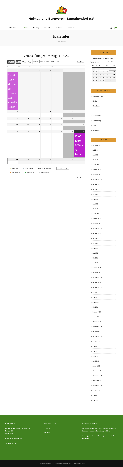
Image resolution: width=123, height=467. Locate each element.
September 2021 (97, 385)
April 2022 (96, 361)
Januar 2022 (96, 366)
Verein (94, 125)
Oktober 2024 (97, 233)
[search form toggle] (111, 28)
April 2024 (96, 263)
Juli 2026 (95, 150)
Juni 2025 (95, 204)
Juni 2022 (95, 351)
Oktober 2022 (97, 331)
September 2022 (97, 336)
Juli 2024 (95, 248)
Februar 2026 (97, 169)
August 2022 (96, 341)
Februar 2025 (97, 218)
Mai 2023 (95, 307)
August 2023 (96, 292)
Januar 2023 (96, 317)
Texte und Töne (97, 116)
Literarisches (70, 28)
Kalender (25, 28)
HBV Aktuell (13, 28)
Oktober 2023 (97, 282)
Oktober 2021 (97, 381)
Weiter (52, 61)
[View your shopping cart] (115, 28)
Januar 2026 (96, 174)
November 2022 (97, 327)
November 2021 (97, 376)
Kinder (95, 101)
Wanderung (96, 130)
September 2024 (97, 238)
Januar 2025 (96, 223)
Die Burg (36, 28)
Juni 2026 (95, 155)
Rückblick (96, 111)
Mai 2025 (95, 209)
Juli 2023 (95, 297)
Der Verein (58, 28)
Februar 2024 (97, 268)
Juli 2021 (95, 395)
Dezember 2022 (97, 322)
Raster (11, 62)
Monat (18, 62)
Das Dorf (47, 28)
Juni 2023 (95, 302)
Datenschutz (47, 428)
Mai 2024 (95, 258)
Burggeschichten (98, 96)
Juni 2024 (95, 253)
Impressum (47, 432)
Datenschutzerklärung (79, 463)
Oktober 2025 (97, 184)
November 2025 (97, 179)
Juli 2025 (95, 199)
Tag (29, 62)
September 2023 (97, 287)
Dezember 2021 (97, 371)
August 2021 (96, 390)
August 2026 (96, 145)
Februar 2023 (97, 312)
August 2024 (96, 243)
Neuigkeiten (96, 106)
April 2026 (96, 165)
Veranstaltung (97, 120)
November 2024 (97, 228)
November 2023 (97, 277)
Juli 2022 (95, 346)
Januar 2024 (96, 272)
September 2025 (97, 189)
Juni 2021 (95, 400)
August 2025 (96, 194)
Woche (24, 62)
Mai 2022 (95, 356)
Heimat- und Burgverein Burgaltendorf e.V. (61, 18)
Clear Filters (80, 62)
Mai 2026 (95, 160)
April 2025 (96, 214)
